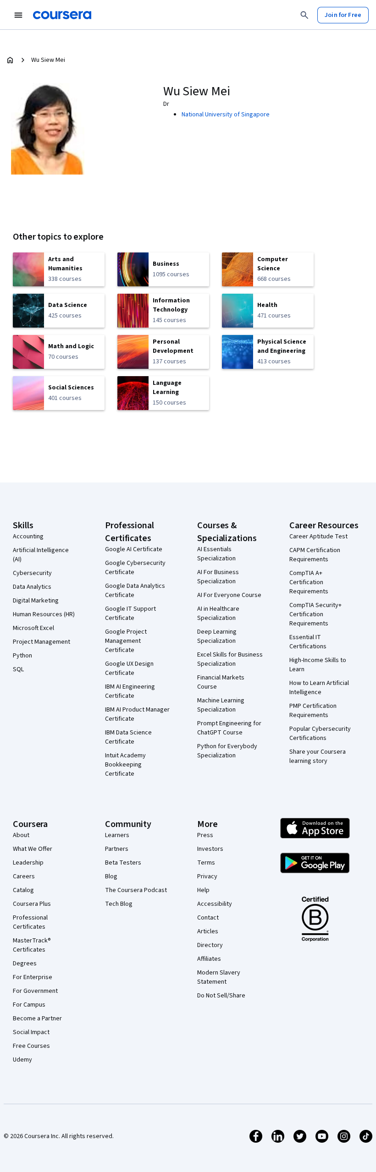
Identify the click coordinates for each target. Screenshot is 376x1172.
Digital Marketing (36, 600)
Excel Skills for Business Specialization (230, 659)
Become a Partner (37, 1018)
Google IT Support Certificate (130, 613)
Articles (207, 931)
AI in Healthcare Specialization (218, 613)
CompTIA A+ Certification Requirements (308, 582)
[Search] (304, 15)
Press (205, 835)
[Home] (10, 60)
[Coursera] (62, 15)
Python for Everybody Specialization (227, 751)
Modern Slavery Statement (218, 977)
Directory (210, 945)
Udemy (22, 1059)
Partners (116, 849)
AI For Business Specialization (218, 577)
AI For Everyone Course (229, 595)
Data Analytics (32, 586)
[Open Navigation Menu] (18, 15)
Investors (210, 849)
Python (22, 655)
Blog (111, 876)
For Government (35, 991)
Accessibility (214, 904)
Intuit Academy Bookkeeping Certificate (125, 764)
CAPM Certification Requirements (314, 555)
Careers (24, 876)
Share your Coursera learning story (317, 756)
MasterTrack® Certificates (32, 945)
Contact (208, 917)
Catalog (23, 890)
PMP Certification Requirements (313, 710)
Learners (117, 835)
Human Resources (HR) (44, 614)
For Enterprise (32, 977)
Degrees (25, 963)
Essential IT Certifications (307, 642)
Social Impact (31, 1032)
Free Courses (31, 1046)
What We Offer (32, 849)
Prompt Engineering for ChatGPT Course (229, 728)
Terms (206, 862)
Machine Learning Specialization (220, 705)
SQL (18, 669)
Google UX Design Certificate (129, 668)
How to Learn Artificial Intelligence (319, 688)
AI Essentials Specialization (216, 554)
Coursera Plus (32, 904)
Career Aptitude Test (318, 536)
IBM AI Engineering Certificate (130, 691)
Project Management (41, 641)
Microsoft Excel (33, 628)
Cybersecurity (32, 573)
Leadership (28, 862)
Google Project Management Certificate (126, 641)
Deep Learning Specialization (217, 636)
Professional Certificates (30, 922)
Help (203, 890)
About (21, 835)
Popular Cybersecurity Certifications (320, 733)
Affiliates (209, 959)
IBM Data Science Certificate (128, 737)
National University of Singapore (226, 114)
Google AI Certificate (133, 549)
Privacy (207, 876)
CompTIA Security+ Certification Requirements (315, 614)
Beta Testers (123, 862)
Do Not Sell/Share (221, 995)
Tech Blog (119, 904)
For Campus (29, 1004)
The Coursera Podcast (136, 890)
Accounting (28, 536)
